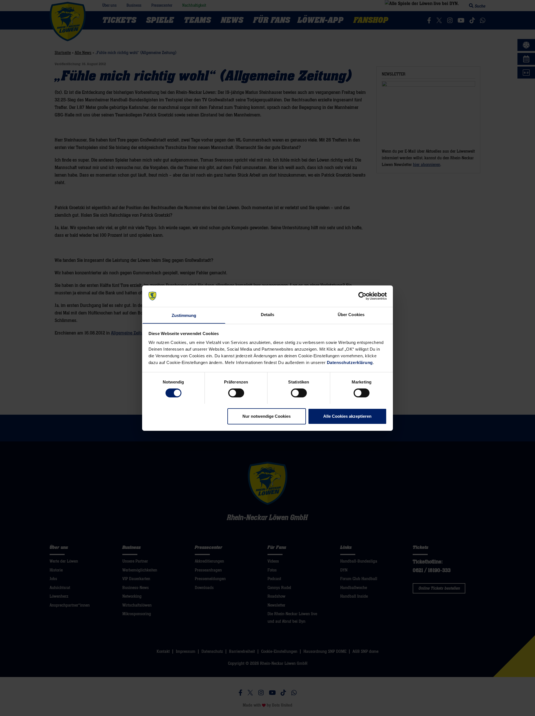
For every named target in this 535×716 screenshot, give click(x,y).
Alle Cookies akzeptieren (347, 416)
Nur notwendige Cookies (266, 416)
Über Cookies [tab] (351, 314)
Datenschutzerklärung (350, 362)
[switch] (236, 392)
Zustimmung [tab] (184, 315)
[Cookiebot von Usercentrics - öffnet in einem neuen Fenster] (362, 296)
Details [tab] (267, 314)
